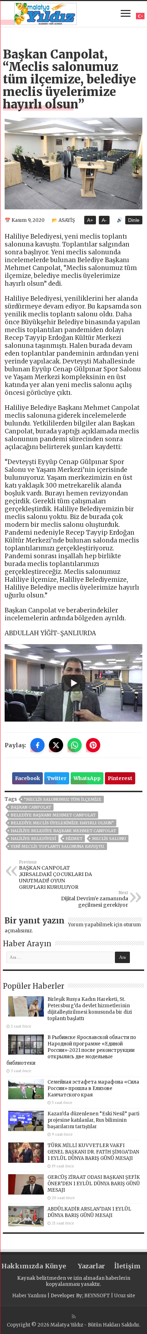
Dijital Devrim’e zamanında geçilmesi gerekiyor (94, 899)
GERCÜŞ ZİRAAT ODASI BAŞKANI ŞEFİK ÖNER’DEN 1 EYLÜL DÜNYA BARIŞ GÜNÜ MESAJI (93, 1183)
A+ (90, 220)
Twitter (56, 778)
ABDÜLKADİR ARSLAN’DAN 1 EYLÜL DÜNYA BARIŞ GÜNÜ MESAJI (89, 1212)
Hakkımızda (19, 1266)
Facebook (27, 778)
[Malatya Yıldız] (45, 12)
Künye (55, 1266)
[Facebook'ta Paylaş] (37, 745)
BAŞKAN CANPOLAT (31, 807)
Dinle (134, 220)
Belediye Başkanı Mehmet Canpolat (53, 815)
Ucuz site (124, 1296)
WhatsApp (87, 778)
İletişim (127, 1266)
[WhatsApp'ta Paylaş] (74, 745)
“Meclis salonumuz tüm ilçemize (62, 799)
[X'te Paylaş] (56, 745)
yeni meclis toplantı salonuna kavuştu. (58, 846)
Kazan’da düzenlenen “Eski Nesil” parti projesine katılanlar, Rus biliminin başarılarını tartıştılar (93, 1120)
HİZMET (74, 838)
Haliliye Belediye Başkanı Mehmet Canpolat (63, 830)
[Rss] (73, 1316)
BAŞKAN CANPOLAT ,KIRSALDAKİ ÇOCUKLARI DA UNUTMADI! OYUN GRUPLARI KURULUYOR (55, 875)
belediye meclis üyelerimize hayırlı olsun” (62, 822)
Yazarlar (91, 1266)
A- (104, 220)
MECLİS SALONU (109, 838)
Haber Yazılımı (29, 1296)
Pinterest (120, 778)
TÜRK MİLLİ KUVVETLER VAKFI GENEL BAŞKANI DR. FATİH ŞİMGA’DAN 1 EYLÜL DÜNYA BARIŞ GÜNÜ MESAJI (93, 1151)
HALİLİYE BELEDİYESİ (33, 838)
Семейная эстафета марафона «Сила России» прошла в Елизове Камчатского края (93, 1088)
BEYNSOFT (97, 1296)
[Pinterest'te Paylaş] (93, 745)
